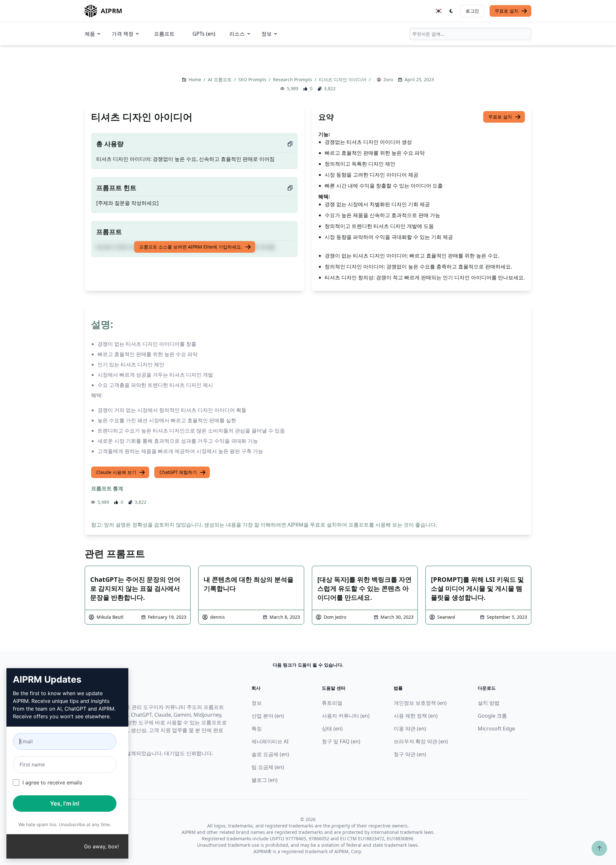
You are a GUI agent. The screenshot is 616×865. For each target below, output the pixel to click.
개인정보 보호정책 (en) (420, 702)
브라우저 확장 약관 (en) (421, 741)
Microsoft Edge (496, 728)
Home (195, 79)
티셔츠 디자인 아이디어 (343, 79)
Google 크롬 (492, 715)
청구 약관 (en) (410, 754)
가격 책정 (122, 33)
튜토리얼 (332, 702)
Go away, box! (101, 846)
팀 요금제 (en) (268, 767)
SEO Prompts (253, 79)
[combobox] (470, 34)
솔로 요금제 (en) (270, 754)
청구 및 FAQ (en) (341, 741)
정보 (266, 33)
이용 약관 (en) (410, 728)
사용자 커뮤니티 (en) (346, 715)
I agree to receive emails (52, 782)
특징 (257, 728)
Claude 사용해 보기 (116, 472)
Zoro (388, 79)
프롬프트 (164, 33)
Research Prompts (293, 79)
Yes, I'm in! (65, 803)
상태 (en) (332, 728)
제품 (90, 33)
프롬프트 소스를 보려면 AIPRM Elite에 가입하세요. (190, 247)
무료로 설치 (506, 11)
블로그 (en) (265, 779)
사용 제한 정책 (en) (416, 715)
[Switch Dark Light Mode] (451, 11)
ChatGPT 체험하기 (178, 472)
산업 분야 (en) (268, 715)
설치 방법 (489, 702)
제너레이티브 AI (270, 741)
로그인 (472, 11)
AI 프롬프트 (220, 79)
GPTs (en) (204, 33)
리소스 (237, 33)
